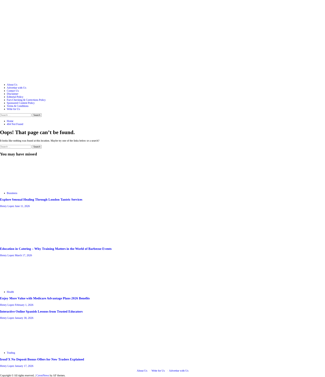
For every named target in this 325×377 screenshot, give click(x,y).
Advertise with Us (16, 87)
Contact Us (13, 90)
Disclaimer (12, 93)
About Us (12, 84)
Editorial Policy (15, 96)
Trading (11, 352)
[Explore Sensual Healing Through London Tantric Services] (25, 187)
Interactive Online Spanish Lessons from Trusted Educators (41, 311)
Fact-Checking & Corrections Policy (26, 99)
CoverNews (42, 375)
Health (10, 291)
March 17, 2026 (23, 255)
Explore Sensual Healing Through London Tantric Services (41, 199)
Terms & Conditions (17, 106)
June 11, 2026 (22, 206)
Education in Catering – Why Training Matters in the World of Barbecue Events (56, 248)
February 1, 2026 (24, 304)
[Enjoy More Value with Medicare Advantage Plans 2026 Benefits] (25, 286)
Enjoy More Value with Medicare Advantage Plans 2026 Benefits (45, 298)
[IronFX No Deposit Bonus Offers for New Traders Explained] (25, 347)
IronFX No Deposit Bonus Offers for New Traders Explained (42, 359)
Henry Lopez (7, 206)
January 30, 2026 (24, 317)
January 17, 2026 (24, 365)
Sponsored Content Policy (21, 102)
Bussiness (12, 193)
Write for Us (13, 109)
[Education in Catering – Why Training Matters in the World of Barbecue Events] (25, 242)
